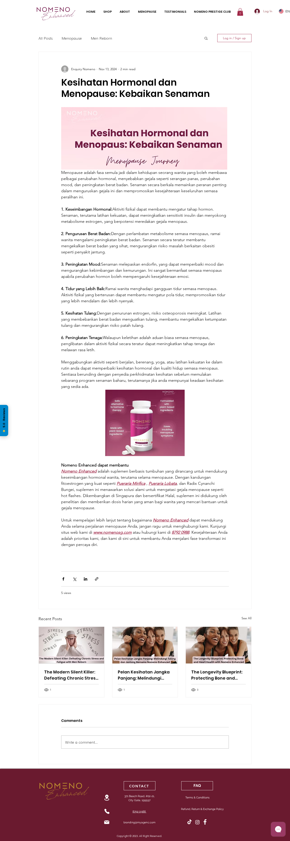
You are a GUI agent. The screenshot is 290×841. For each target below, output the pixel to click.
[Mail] (106, 822)
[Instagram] (197, 822)
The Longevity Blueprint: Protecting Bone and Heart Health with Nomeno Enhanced (216, 675)
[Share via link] (96, 579)
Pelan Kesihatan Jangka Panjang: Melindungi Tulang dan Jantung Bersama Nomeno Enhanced (144, 675)
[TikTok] (189, 822)
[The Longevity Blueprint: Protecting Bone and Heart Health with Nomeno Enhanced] (218, 645)
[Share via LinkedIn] (85, 579)
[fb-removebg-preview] (205, 822)
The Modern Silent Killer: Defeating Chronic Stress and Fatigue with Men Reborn (71, 675)
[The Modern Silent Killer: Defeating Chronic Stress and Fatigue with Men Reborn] (71, 645)
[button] (240, 12)
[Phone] (107, 811)
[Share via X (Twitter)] (74, 579)
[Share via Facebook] (63, 579)
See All (246, 618)
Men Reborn (101, 38)
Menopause (72, 38)
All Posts (46, 38)
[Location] (107, 797)
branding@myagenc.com (139, 822)
